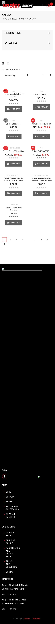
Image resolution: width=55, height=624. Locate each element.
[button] (13, 109)
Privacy (27, 619)
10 (47, 240)
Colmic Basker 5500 (14, 124)
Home (4, 19)
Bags (8, 492)
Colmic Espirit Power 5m (41, 124)
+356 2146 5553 (10, 609)
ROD (13, 91)
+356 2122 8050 (10, 595)
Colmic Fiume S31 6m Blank (14, 151)
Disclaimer (36, 619)
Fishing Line (13, 205)
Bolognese (11, 148)
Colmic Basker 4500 (41, 94)
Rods (18, 148)
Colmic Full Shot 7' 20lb (41, 151)
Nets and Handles (13, 175)
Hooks (9, 501)
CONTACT (10, 572)
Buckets (10, 497)
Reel (41, 91)
